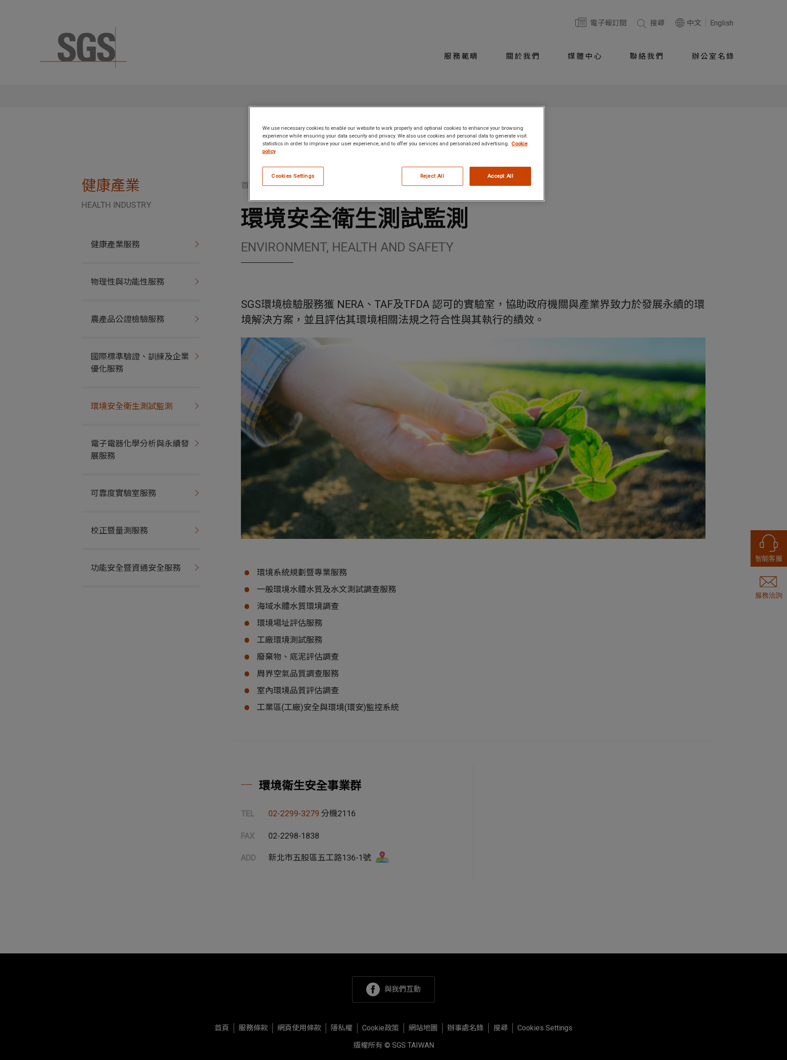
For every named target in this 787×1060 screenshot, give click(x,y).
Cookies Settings (293, 176)
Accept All (500, 176)
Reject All (432, 176)
